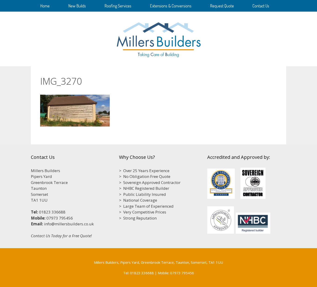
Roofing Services (117, 5)
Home (45, 5)
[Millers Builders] (159, 38)
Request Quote (222, 5)
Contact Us (260, 5)
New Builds (77, 5)
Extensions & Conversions (170, 5)
